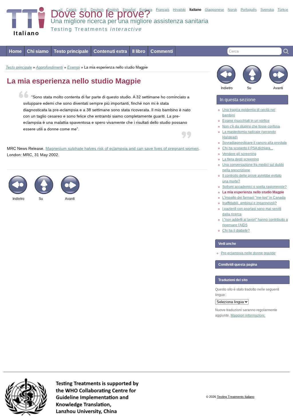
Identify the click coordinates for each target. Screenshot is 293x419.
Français (162, 10)
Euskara (145, 10)
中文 (83, 10)
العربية (57, 10)
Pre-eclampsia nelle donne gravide (248, 253)
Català (71, 10)
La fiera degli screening (240, 159)
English (113, 10)
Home (15, 51)
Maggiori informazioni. (248, 315)
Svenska (267, 10)
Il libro (138, 51)
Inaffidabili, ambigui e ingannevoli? (249, 203)
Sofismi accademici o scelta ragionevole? (254, 187)
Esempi (73, 67)
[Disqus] (107, 289)
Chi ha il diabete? (236, 231)
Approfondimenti (49, 67)
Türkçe (283, 10)
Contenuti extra (110, 51)
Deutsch (97, 10)
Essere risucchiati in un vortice (246, 121)
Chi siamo (38, 51)
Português (249, 10)
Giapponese (214, 10)
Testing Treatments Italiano (235, 396)
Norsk (232, 10)
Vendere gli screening (239, 154)
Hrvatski (179, 10)
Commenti (162, 51)
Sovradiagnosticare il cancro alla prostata (254, 143)
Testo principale (71, 51)
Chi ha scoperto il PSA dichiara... (247, 148)
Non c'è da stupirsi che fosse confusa (251, 126)
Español (129, 10)
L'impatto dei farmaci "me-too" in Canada (254, 198)
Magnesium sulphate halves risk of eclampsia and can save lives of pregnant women (122, 148)
